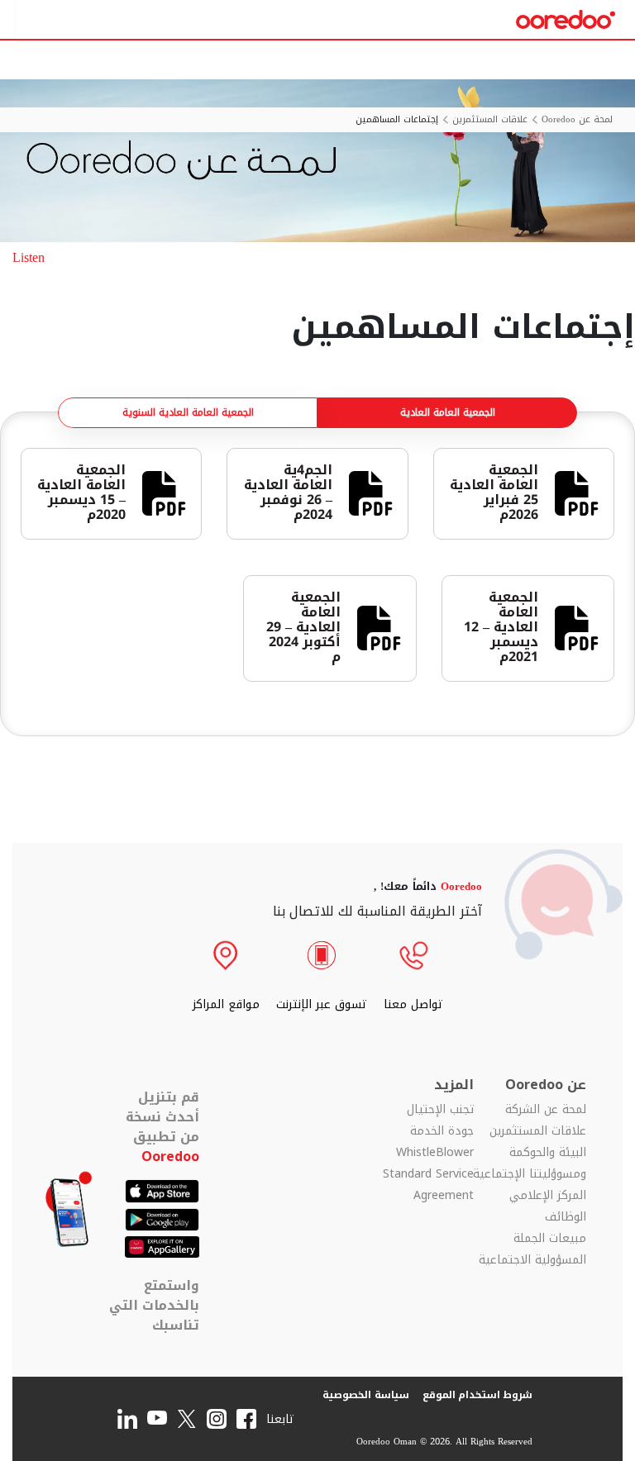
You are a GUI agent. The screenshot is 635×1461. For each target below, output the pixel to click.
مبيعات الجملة (549, 1238)
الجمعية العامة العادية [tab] (447, 412)
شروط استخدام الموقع (478, 1395)
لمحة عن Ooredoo (577, 120)
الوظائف (565, 1217)
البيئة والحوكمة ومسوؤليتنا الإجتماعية (529, 1163)
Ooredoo (170, 1156)
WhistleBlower (435, 1153)
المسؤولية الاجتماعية (532, 1260)
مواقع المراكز (226, 1004)
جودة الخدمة (442, 1131)
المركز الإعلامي (547, 1195)
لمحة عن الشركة (545, 1110)
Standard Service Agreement (428, 1185)
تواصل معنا (413, 1004)
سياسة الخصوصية (365, 1395)
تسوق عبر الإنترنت (321, 1004)
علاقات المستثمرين (490, 120)
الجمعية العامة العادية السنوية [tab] (188, 412)
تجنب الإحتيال (440, 1110)
